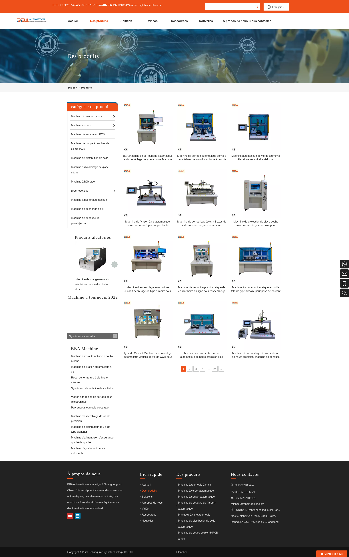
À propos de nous (152, 502)
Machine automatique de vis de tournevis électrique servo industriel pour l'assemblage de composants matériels (255, 157)
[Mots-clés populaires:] (256, 6)
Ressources (149, 514)
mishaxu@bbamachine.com (247, 503)
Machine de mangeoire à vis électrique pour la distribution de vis (92, 284)
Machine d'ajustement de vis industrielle (88, 449)
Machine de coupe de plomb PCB (198, 532)
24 (214, 368)
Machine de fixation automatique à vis (91, 367)
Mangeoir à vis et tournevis (194, 514)
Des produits (149, 490)
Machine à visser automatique (196, 490)
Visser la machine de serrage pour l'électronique (91, 397)
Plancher (181, 552)
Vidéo (145, 508)
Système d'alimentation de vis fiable (92, 388)
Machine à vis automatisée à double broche (92, 356)
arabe (181, 538)
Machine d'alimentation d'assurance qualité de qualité (92, 438)
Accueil (146, 484)
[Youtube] (70, 516)
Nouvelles (148, 520)
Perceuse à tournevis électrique (90, 407)
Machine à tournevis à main (194, 484)
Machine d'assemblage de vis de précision (90, 416)
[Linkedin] (78, 516)
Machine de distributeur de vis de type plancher (90, 427)
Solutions (147, 496)
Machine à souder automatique (196, 496)
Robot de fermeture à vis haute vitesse (89, 378)
